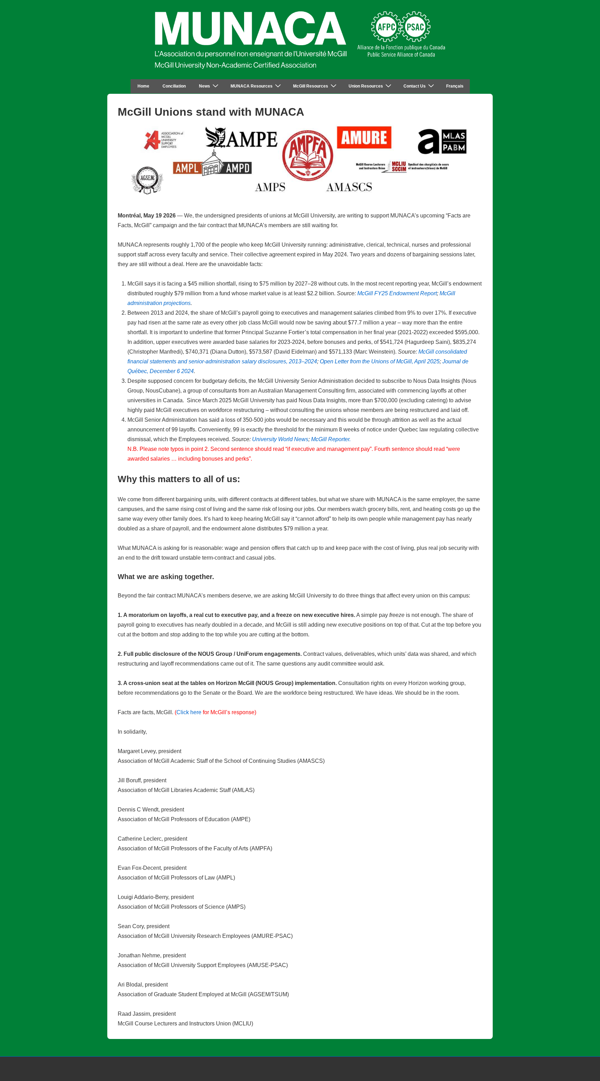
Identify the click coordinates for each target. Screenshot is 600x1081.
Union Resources (366, 86)
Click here (188, 712)
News (204, 86)
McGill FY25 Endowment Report (397, 293)
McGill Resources (310, 86)
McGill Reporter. (331, 439)
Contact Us (414, 86)
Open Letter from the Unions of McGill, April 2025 (380, 361)
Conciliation (174, 86)
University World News (280, 439)
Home (143, 86)
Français (455, 86)
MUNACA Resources (252, 86)
